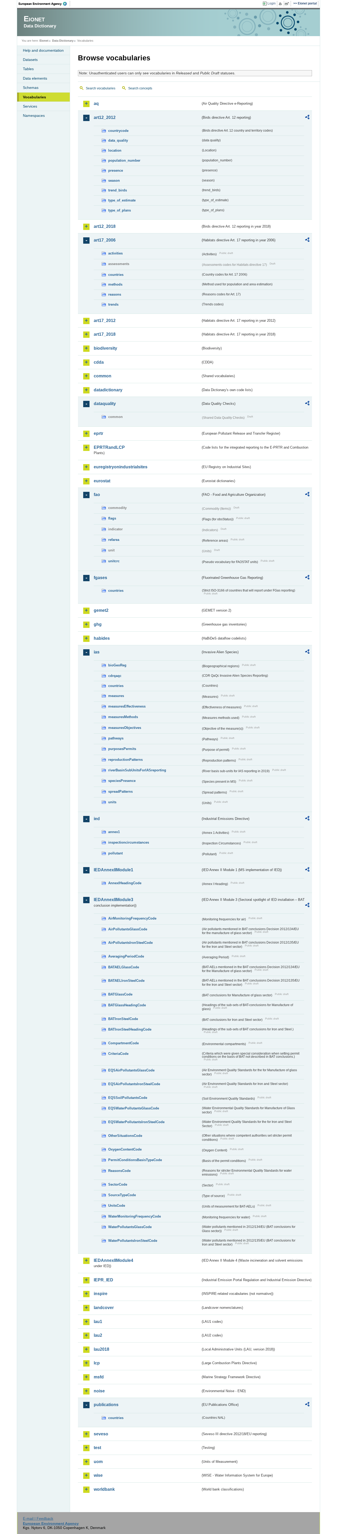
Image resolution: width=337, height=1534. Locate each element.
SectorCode (117, 1184)
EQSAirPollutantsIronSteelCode (134, 1084)
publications (106, 1404)
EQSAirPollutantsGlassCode (131, 1070)
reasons (114, 294)
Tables (28, 69)
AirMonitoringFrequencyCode (132, 918)
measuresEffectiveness (127, 706)
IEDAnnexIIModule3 (113, 899)
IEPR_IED (103, 1280)
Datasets (30, 59)
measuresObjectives (124, 728)
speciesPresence (122, 781)
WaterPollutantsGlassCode (130, 1227)
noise (99, 1391)
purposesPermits (122, 749)
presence (115, 170)
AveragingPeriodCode (126, 956)
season (114, 180)
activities (115, 253)
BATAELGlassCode (123, 967)
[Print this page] (281, 3)
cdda (99, 362)
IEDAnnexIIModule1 (113, 870)
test (97, 1447)
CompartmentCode (123, 1043)
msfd (99, 1377)
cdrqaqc (114, 676)
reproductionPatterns (125, 760)
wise (98, 1475)
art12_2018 (105, 226)
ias (97, 652)
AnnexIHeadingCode (124, 883)
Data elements (35, 78)
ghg (98, 624)
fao (97, 494)
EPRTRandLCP (109, 447)
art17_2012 (105, 320)
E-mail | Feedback (38, 1518)
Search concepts (140, 88)
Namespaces (34, 115)
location (114, 150)
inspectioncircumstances (128, 842)
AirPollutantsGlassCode (127, 929)
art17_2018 (105, 334)
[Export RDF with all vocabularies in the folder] (307, 118)
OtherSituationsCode (125, 1136)
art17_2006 (105, 240)
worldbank (104, 1489)
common (102, 376)
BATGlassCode (120, 994)
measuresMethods (123, 717)
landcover (104, 1307)
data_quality (118, 140)
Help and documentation (43, 50)
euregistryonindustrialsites (120, 467)
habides (102, 638)
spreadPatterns (120, 792)
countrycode (118, 131)
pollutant (115, 853)
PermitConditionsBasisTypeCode (135, 1160)
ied (97, 818)
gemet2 (101, 610)
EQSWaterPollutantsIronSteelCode (136, 1122)
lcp (97, 1363)
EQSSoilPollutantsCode (127, 1098)
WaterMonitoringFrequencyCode (134, 1216)
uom (98, 1461)
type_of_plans (119, 210)
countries (115, 275)
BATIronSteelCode (123, 1019)
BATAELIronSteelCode (126, 981)
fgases (100, 577)
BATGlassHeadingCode (127, 1005)
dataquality (105, 403)
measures (116, 696)
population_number (124, 160)
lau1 (98, 1321)
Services (30, 106)
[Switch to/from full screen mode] (288, 3)
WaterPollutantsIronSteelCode (132, 1241)
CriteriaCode (118, 1054)
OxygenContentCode (125, 1149)
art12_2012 (105, 117)
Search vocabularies (100, 88)
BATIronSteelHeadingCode (129, 1029)
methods (115, 284)
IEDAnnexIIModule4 (113, 1260)
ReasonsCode (119, 1171)
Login (271, 3)
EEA (44, 3)
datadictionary (108, 390)
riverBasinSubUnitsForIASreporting (137, 770)
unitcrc (114, 561)
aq (96, 103)
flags (112, 518)
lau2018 (101, 1349)
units (112, 802)
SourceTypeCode (122, 1195)
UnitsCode (116, 1206)
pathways (115, 738)
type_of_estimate (122, 200)
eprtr (98, 433)
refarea (113, 540)
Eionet (43, 40)
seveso (101, 1434)
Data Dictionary (62, 40)
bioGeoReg (117, 665)
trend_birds (117, 190)
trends (113, 304)
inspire (100, 1293)
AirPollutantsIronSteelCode (130, 943)
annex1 (114, 832)
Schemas (30, 87)
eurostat (102, 481)
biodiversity (105, 348)
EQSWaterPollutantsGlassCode (133, 1108)
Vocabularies (34, 97)
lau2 (98, 1335)
